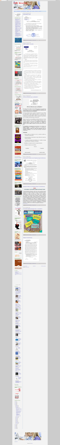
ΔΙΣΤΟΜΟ (16, 294)
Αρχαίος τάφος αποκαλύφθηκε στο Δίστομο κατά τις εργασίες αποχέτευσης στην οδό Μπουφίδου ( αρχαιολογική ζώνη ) (18, 297)
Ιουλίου (16, 418)
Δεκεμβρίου (17, 405)
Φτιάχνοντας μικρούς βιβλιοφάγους (17, 272)
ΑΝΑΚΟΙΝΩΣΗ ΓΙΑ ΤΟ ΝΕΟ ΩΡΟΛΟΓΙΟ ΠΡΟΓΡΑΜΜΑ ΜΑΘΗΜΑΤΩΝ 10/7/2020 (17, 30)
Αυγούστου (17, 417)
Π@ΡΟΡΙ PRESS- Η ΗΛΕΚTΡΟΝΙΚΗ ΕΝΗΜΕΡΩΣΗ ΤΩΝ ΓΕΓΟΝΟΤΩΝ (18, 382)
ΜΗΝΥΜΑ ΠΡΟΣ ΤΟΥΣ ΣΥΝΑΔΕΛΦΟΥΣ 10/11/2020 (18, 22)
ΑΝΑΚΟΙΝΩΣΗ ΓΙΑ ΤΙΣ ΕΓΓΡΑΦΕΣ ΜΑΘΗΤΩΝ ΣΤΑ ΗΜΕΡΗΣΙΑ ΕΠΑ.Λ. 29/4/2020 (18, 35)
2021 (15, 402)
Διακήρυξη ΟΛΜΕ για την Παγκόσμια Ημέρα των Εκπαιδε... (18, 412)
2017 (15, 424)
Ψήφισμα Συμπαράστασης (27, 237)
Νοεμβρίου (17, 406)
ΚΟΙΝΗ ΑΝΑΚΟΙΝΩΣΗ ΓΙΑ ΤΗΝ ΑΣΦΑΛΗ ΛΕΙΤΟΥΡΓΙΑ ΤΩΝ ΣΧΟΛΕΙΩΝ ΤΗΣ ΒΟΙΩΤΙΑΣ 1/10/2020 (18, 26)
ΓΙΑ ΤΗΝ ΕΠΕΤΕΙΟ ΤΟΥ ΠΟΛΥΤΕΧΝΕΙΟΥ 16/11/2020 (18, 21)
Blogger (31, 443)
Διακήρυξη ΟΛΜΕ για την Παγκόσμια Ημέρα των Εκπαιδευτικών (34, 186)
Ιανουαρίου (17, 423)
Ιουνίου (16, 419)
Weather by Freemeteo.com (17, 385)
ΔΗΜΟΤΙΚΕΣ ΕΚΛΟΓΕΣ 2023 (17, 323)
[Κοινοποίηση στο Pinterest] (39, 40)
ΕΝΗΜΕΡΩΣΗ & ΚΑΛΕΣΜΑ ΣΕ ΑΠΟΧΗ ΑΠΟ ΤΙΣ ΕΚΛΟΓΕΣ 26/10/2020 (18, 24)
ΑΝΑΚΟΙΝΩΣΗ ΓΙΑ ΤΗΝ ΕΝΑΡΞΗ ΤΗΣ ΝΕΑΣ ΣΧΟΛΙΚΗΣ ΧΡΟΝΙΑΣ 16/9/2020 (18, 28)
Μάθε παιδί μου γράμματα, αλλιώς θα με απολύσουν (18, 273)
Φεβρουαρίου (17, 422)
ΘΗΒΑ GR (16, 337)
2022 (15, 401)
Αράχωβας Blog (17, 368)
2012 (15, 428)
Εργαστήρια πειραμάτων (17, 321)
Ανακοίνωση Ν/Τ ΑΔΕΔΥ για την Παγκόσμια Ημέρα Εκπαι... (19, 411)
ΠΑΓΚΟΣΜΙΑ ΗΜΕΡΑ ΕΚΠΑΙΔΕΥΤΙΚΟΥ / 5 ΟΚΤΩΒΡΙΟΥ (32, 208)
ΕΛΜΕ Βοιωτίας (20, 3)
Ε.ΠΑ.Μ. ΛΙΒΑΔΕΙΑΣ (17, 351)
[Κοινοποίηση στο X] (38, 40)
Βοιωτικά (16, 361)
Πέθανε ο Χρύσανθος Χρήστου (19, 348)
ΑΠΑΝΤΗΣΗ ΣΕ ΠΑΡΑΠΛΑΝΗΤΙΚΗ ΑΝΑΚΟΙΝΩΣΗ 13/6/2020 (18, 32)
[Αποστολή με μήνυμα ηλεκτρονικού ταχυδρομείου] (37, 40)
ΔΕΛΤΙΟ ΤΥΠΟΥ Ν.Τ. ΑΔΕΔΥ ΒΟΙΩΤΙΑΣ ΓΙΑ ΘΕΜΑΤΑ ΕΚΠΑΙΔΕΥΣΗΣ (17, 19)
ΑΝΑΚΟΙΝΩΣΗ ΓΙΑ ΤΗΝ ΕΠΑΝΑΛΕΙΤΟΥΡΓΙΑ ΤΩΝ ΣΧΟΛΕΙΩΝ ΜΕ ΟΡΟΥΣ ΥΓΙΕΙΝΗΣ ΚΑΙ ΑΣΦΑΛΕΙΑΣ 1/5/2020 (18, 34)
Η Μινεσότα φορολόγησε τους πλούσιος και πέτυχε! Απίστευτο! (19, 363)
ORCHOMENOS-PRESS (17, 287)
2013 (15, 427)
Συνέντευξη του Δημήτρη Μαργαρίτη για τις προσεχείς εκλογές (19, 344)
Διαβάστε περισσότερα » (25, 203)
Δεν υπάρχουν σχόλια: (34, 263)
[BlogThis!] (37, 40)
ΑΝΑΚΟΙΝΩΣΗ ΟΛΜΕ (27, 14)
